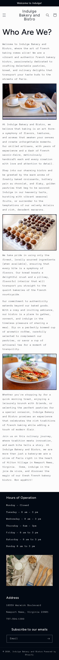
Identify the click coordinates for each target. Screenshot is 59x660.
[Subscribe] (48, 639)
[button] (4, 15)
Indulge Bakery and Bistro (28, 652)
